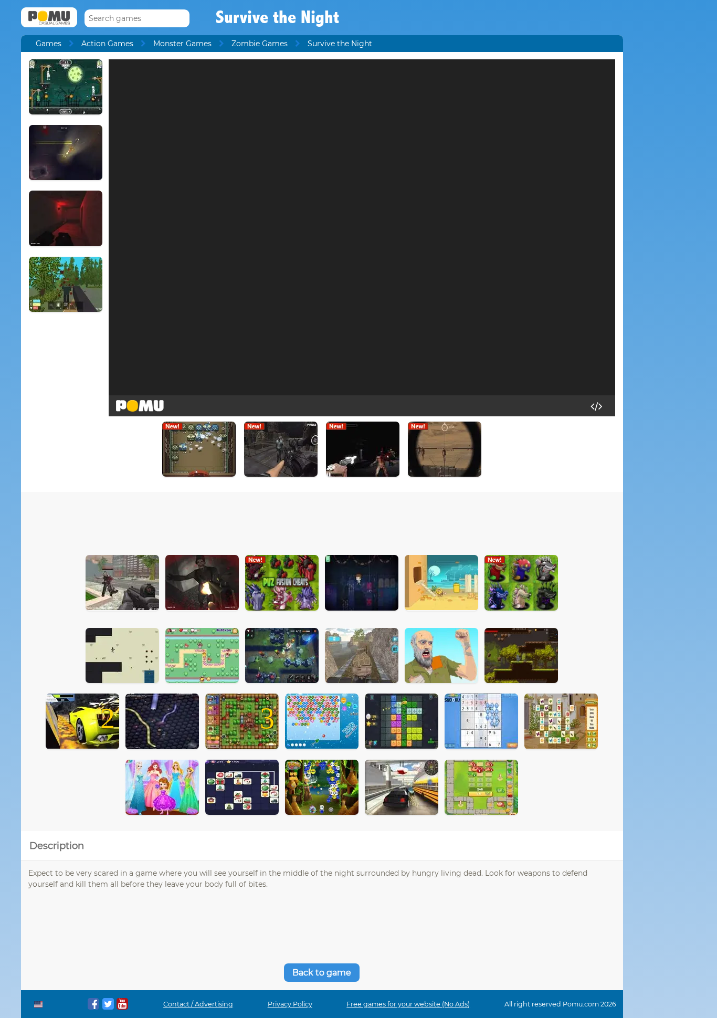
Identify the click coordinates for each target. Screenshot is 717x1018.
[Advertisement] (322, 520)
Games (48, 43)
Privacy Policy (290, 1004)
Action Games (107, 43)
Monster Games (182, 43)
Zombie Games (259, 43)
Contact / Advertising (198, 1004)
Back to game (321, 973)
